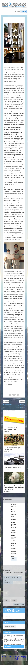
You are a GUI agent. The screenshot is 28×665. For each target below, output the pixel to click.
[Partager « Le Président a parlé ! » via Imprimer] (18, 395)
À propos (4, 656)
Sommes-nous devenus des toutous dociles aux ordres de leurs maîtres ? (14, 487)
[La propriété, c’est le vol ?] (14, 459)
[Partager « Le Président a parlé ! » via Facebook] (10, 395)
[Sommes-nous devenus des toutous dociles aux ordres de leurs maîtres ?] (14, 478)
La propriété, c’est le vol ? (12, 468)
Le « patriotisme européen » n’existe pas (13, 448)
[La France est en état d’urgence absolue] (14, 420)
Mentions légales (23, 657)
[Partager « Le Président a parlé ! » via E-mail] (15, 395)
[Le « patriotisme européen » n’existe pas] (14, 439)
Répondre (13, 559)
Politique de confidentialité (17, 658)
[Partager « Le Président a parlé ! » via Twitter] (12, 395)
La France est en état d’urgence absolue (11, 428)
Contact (10, 656)
